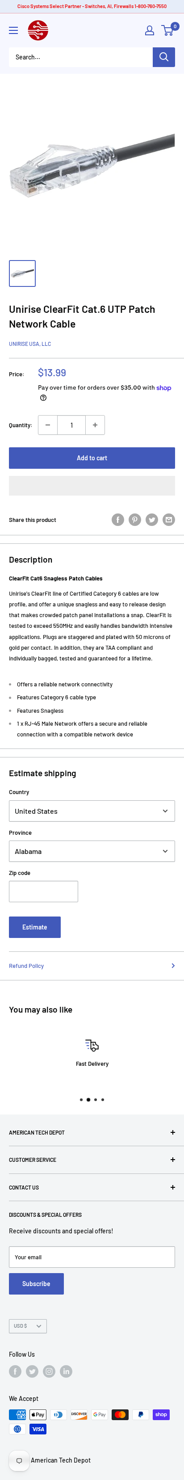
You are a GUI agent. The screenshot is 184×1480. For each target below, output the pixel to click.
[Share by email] (169, 519)
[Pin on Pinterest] (135, 519)
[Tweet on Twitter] (152, 519)
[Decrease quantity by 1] (47, 425)
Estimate (34, 927)
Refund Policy (26, 965)
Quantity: (21, 425)
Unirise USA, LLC (30, 344)
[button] (92, 486)
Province (20, 832)
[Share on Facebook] (118, 519)
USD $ (20, 1326)
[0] (167, 30)
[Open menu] (13, 30)
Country (19, 791)
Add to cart (92, 458)
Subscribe (36, 1283)
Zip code (19, 872)
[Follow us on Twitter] (32, 1371)
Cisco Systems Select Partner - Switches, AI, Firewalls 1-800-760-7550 (92, 6)
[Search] (164, 57)
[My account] (149, 30)
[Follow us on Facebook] (15, 1371)
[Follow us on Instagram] (49, 1371)
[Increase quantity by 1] (95, 425)
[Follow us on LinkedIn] (66, 1371)
